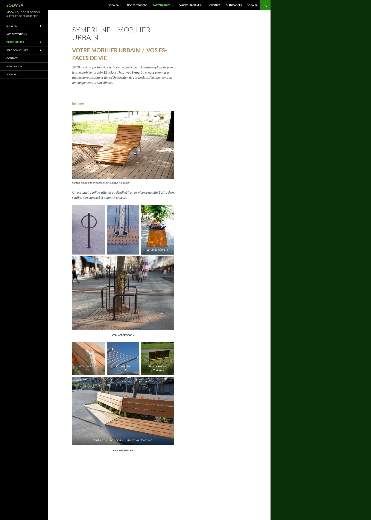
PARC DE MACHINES (190, 5)
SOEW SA (14, 5)
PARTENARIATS (161, 5)
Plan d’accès (234, 5)
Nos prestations (137, 5)
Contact (214, 5)
